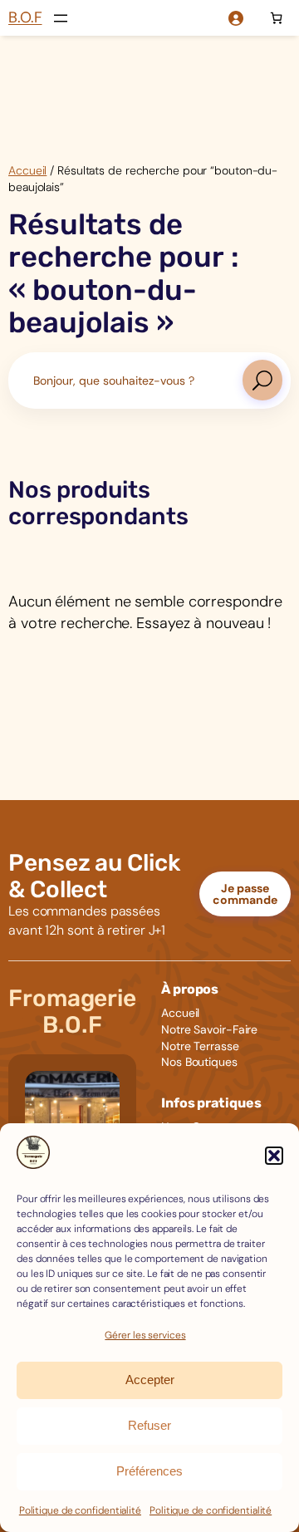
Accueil (27, 170)
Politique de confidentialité (80, 1510)
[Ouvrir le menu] (61, 18)
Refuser (149, 1425)
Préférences (149, 1471)
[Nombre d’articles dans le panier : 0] (276, 17)
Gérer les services (145, 1335)
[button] (274, 1155)
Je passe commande (245, 894)
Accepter (149, 1379)
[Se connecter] (235, 18)
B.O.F (25, 17)
